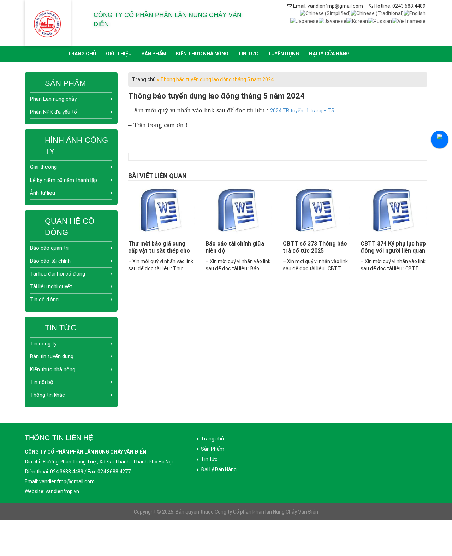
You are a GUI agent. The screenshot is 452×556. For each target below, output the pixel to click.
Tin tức (248, 54)
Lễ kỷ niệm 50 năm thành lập (63, 180)
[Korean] (357, 20)
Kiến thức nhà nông (202, 54)
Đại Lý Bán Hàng (219, 469)
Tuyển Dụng (283, 54)
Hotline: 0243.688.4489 (400, 6)
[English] (415, 13)
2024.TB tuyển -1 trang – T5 (302, 110)
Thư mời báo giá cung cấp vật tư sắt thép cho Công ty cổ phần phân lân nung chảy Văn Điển (161, 254)
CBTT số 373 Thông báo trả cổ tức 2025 (315, 247)
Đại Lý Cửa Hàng (329, 54)
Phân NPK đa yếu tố (53, 112)
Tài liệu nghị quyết (51, 286)
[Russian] (380, 20)
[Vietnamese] (409, 20)
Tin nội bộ (41, 382)
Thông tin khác (47, 395)
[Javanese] (332, 20)
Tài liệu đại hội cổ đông (57, 274)
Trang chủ (82, 54)
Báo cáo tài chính (50, 261)
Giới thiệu (119, 54)
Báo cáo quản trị (49, 248)
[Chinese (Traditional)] (377, 13)
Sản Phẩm (153, 54)
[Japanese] (304, 20)
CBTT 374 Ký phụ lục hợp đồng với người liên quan (393, 247)
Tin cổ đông (44, 299)
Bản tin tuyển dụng (51, 356)
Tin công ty (43, 344)
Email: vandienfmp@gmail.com (328, 6)
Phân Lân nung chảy (53, 99)
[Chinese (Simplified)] (325, 13)
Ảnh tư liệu (42, 193)
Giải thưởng (43, 167)
